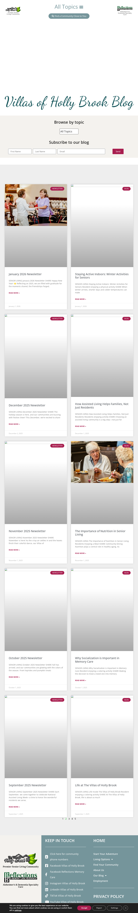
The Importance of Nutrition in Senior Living (100, 532)
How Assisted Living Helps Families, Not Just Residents (101, 405)
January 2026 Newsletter (25, 274)
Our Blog (98, 875)
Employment (100, 880)
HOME (99, 840)
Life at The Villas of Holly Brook (96, 785)
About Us (98, 870)
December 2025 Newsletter (27, 405)
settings (18, 910)
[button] (69, 6)
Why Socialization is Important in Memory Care (97, 659)
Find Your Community (105, 864)
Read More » (14, 293)
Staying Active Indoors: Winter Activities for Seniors (102, 275)
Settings (114, 908)
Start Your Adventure (105, 854)
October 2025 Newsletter (25, 658)
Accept (84, 908)
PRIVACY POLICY (108, 896)
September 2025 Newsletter (27, 785)
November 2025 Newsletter (27, 531)
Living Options (101, 859)
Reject (99, 908)
